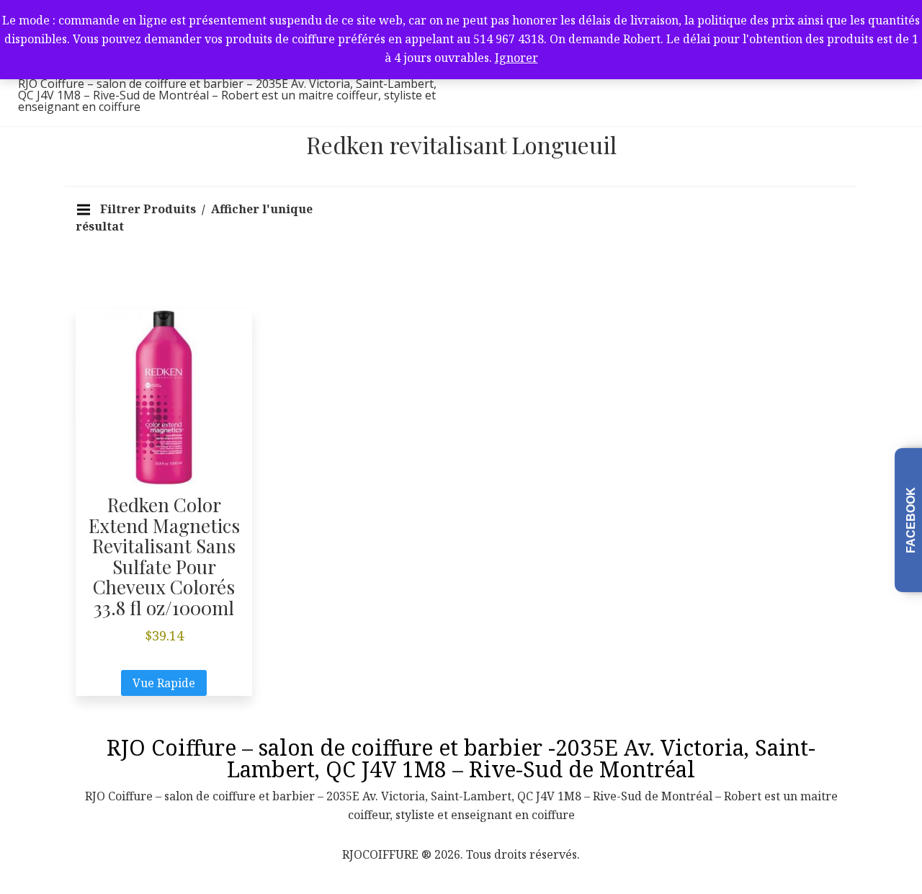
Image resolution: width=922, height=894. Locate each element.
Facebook (911, 520)
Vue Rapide (164, 683)
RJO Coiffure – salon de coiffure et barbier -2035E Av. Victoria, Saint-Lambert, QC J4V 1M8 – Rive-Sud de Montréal (461, 758)
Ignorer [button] (516, 58)
